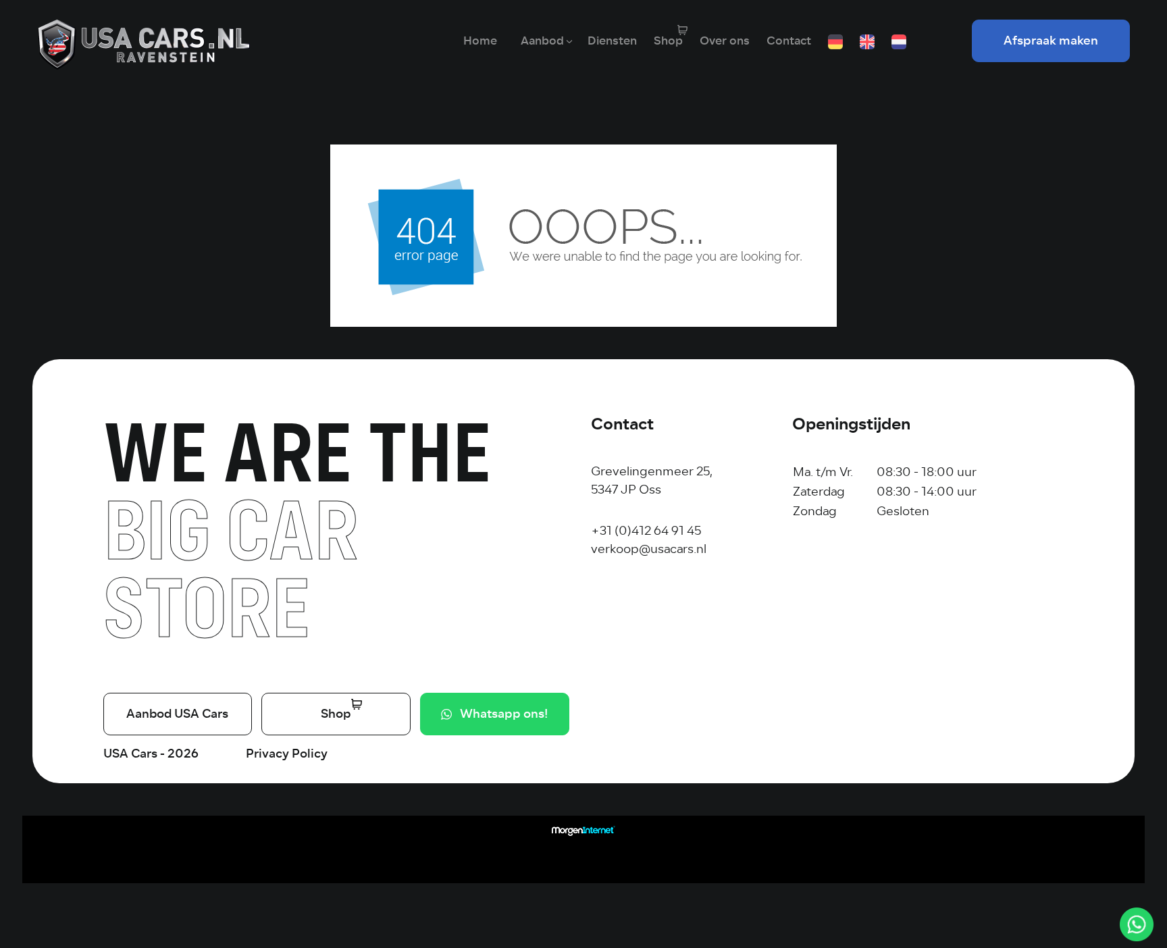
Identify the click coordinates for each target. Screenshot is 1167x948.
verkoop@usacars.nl (648, 548)
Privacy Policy (287, 753)
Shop (668, 41)
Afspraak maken (1051, 40)
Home (480, 41)
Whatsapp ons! (504, 713)
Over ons (725, 41)
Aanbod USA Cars (177, 713)
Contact (789, 41)
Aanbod (542, 41)
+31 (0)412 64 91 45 (646, 530)
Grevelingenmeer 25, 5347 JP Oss (651, 480)
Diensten (612, 41)
